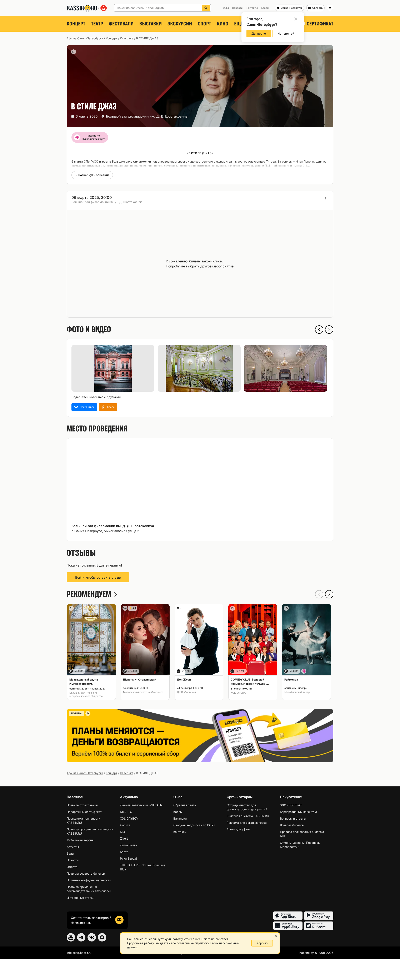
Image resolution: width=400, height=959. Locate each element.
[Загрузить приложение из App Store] (287, 915)
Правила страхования (82, 805)
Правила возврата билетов (86, 873)
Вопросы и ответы (293, 818)
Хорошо (262, 943)
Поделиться (87, 407)
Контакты (179, 832)
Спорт (204, 24)
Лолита (125, 825)
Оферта (72, 867)
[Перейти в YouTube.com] (71, 937)
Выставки (150, 24)
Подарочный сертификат (84, 812)
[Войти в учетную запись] (330, 8)
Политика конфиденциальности (89, 880)
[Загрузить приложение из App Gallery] (287, 925)
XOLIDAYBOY (129, 818)
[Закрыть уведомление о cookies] (276, 936)
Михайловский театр (297, 692)
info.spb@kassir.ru (79, 952)
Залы (70, 853)
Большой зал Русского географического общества (86, 694)
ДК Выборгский (186, 692)
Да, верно (258, 33)
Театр (97, 24)
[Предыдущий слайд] (319, 329)
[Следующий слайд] (329, 329)
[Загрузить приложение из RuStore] (318, 925)
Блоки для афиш (238, 829)
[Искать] (206, 8)
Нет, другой (286, 33)
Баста (124, 852)
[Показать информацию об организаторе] (325, 198)
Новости (73, 860)
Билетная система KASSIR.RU (248, 816)
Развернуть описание (93, 175)
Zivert (124, 838)
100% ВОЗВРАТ (291, 805)
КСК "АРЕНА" (238, 692)
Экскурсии (180, 24)
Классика (126, 38)
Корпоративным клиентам (298, 812)
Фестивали (121, 24)
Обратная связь (184, 805)
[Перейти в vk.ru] (92, 937)
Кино (222, 24)
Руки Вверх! (128, 858)
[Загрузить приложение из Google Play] (318, 915)
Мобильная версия (80, 840)
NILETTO (126, 812)
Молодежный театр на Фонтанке (143, 692)
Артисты (73, 847)
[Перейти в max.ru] (102, 937)
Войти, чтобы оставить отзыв (98, 577)
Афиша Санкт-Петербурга (85, 38)
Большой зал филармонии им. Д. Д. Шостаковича (147, 116)
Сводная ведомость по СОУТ (194, 825)
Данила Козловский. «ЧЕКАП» (141, 805)
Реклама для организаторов (247, 822)
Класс (111, 407)
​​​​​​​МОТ (123, 832)
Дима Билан (128, 845)
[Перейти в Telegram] (81, 937)
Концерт (76, 24)
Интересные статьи (80, 897)
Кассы (177, 812)
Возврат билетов (292, 825)
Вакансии (180, 818)
